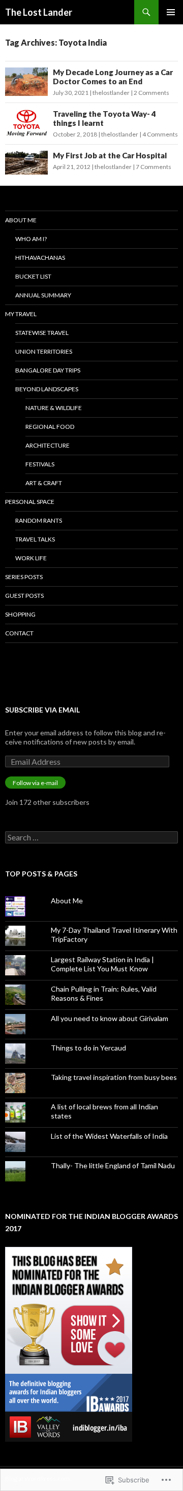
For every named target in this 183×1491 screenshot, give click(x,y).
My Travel (21, 314)
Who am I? (31, 239)
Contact (19, 633)
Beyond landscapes (46, 389)
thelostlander (111, 92)
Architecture (47, 445)
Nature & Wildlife (53, 408)
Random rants (38, 520)
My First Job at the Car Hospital (110, 155)
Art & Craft (43, 483)
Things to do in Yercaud (88, 1047)
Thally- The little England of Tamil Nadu (113, 1165)
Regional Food (49, 426)
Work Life (31, 558)
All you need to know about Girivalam (109, 1018)
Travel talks (35, 539)
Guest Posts (24, 595)
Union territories (43, 351)
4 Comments (160, 134)
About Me (21, 220)
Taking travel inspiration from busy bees (114, 1077)
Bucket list (33, 276)
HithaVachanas (40, 257)
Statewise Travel (42, 332)
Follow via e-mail (35, 783)
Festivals (39, 464)
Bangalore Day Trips (47, 370)
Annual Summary (43, 295)
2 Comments (151, 92)
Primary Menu (171, 12)
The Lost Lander (38, 12)
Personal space (29, 501)
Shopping (20, 614)
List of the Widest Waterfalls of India (109, 1136)
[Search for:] (91, 837)
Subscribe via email (42, 709)
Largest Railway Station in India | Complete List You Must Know (102, 964)
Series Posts (24, 577)
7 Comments (153, 167)
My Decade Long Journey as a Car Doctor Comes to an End (113, 76)
